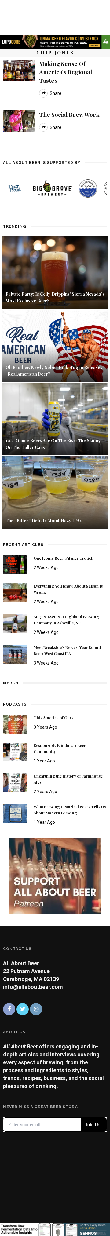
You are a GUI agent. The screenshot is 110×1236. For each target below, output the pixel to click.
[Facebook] (9, 1009)
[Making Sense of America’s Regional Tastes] (19, 70)
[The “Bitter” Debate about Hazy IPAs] (55, 492)
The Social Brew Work (69, 114)
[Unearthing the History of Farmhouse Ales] (15, 782)
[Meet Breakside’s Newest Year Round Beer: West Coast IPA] (15, 653)
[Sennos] (55, 1229)
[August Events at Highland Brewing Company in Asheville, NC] (15, 623)
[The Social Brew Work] (19, 120)
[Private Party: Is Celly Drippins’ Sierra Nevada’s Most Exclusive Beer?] (55, 272)
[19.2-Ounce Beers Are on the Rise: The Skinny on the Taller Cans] (55, 419)
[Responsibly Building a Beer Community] (15, 751)
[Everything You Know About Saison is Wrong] (15, 592)
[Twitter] (22, 1009)
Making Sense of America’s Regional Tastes (65, 72)
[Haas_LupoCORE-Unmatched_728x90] (55, 41)
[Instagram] (36, 1009)
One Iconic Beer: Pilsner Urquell (64, 558)
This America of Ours (53, 717)
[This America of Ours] (15, 723)
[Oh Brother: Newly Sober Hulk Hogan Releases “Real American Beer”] (55, 345)
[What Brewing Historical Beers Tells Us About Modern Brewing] (15, 813)
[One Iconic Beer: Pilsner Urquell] (15, 564)
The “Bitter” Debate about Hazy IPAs (44, 520)
